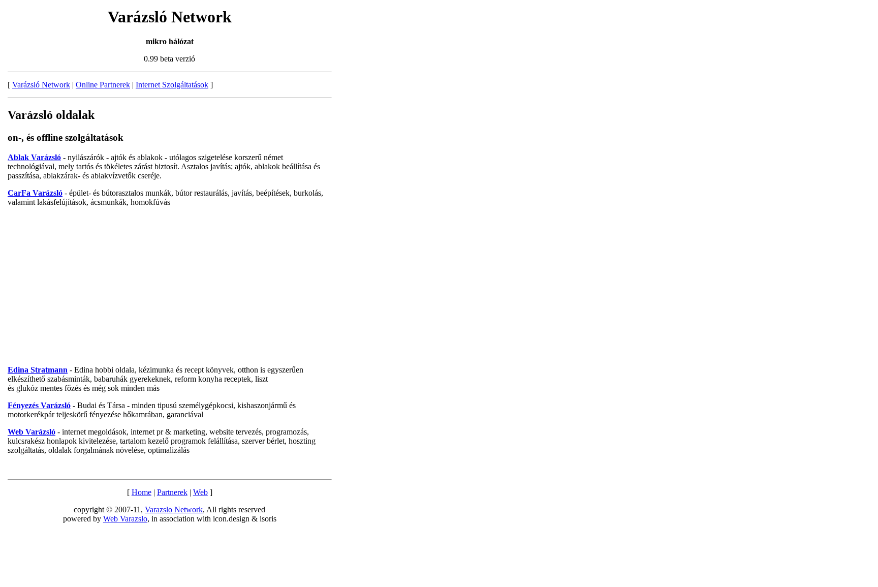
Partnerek (172, 492)
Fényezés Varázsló (39, 405)
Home (141, 492)
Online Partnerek (103, 84)
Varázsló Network (41, 84)
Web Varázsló (31, 431)
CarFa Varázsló (35, 193)
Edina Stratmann (38, 369)
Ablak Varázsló (34, 157)
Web (200, 492)
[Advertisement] (170, 286)
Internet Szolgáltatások (172, 84)
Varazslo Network (174, 509)
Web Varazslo (125, 518)
